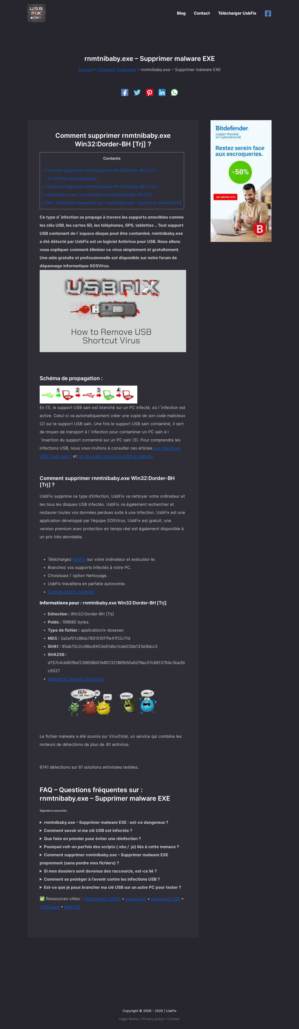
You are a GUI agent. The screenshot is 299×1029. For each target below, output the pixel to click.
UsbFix (79, 559)
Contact (202, 13)
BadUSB (72, 906)
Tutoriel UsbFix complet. (71, 591)
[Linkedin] (162, 92)
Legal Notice (129, 1019)
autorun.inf (135, 898)
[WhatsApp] (174, 92)
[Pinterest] (149, 92)
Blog (181, 13)
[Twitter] (137, 92)
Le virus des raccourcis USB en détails (115, 456)
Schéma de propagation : (73, 178)
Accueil (85, 69)
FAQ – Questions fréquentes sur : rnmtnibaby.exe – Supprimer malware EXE (112, 203)
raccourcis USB (165, 898)
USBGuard (50, 906)
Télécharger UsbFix (237, 13)
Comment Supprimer (116, 69)
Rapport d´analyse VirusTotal (76, 678)
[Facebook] (268, 13)
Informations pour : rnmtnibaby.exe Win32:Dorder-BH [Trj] (96, 194)
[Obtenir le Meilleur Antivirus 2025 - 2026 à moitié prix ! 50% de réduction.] (241, 180)
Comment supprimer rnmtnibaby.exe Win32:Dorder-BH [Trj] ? (99, 170)
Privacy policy (153, 1019)
